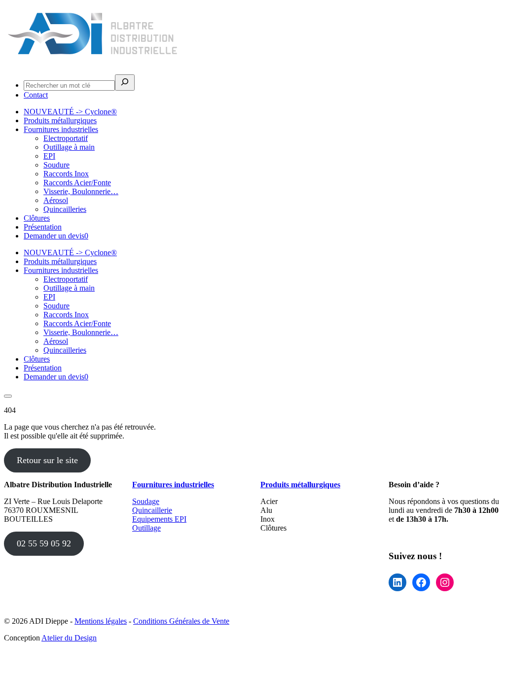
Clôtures (37, 218)
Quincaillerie (152, 510)
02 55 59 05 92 (44, 543)
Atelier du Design (69, 638)
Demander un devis (56, 236)
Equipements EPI (159, 519)
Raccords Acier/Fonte (77, 182)
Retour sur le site (47, 460)
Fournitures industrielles (61, 129)
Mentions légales (100, 621)
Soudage (145, 501)
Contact (36, 95)
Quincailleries (64, 209)
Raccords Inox (66, 173)
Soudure (56, 165)
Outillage (146, 528)
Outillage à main (69, 147)
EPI (49, 156)
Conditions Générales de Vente (181, 621)
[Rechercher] (125, 82)
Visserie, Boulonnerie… (80, 191)
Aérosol (55, 200)
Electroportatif (65, 138)
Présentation (43, 227)
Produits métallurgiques (60, 120)
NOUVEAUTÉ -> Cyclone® (70, 111)
